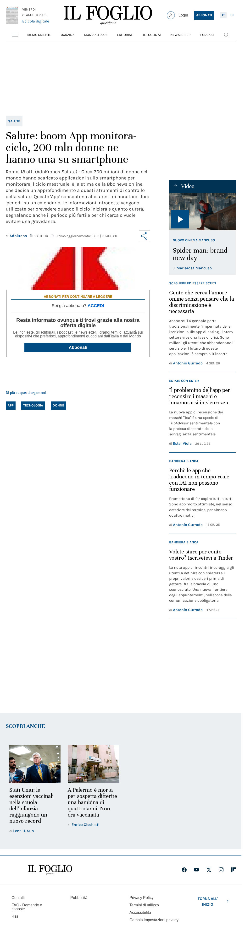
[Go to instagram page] (221, 869)
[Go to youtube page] (196, 869)
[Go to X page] (208, 869)
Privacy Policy (141, 897)
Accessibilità (140, 912)
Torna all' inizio (208, 901)
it (223, 15)
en (231, 15)
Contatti (18, 897)
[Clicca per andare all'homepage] (50, 869)
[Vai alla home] (108, 15)
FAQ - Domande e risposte (26, 906)
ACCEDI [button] (96, 305)
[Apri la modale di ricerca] (226, 34)
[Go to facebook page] (184, 869)
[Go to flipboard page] (233, 869)
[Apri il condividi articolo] (144, 235)
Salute (14, 121)
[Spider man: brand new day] (202, 211)
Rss (14, 916)
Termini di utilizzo (144, 904)
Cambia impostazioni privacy (153, 919)
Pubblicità (78, 897)
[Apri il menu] (15, 34)
